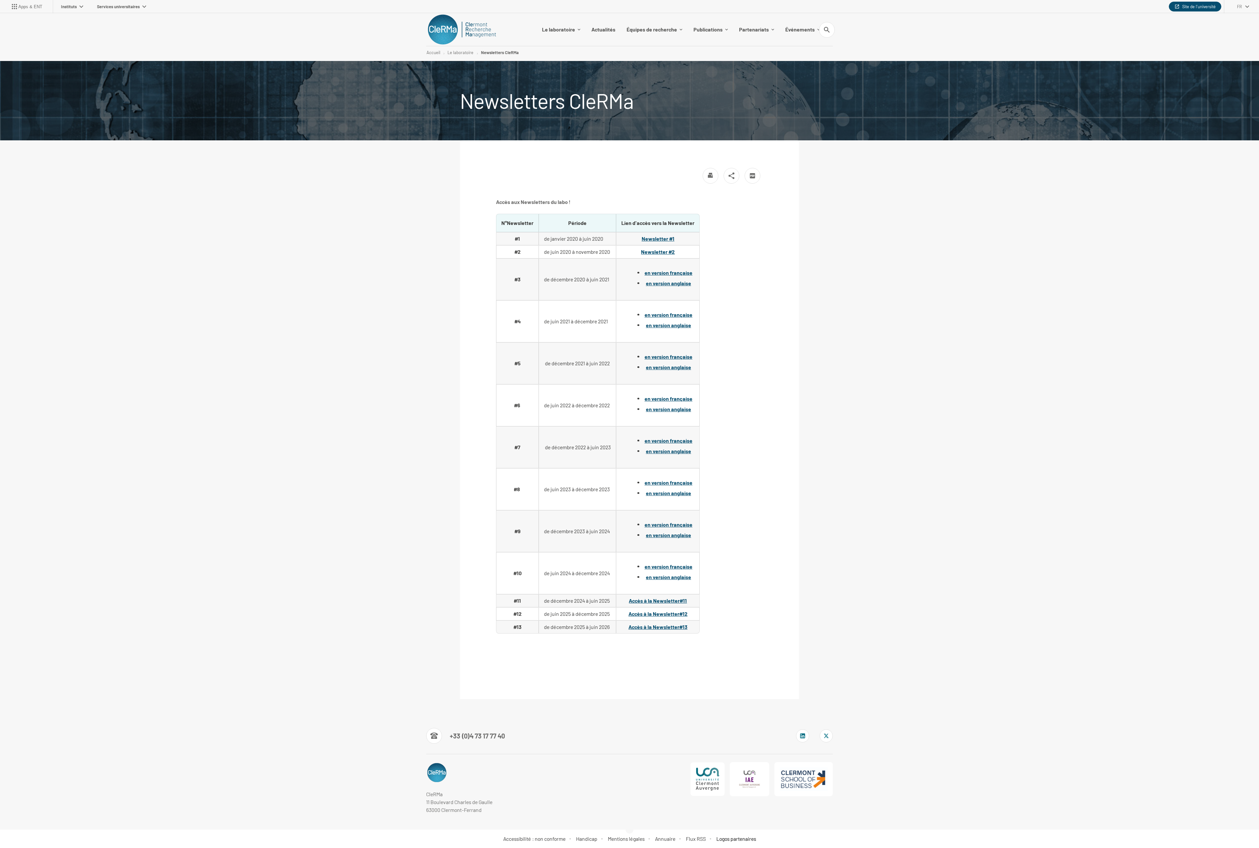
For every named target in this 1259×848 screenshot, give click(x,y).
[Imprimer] (710, 176)
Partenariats (754, 29)
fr (1239, 6)
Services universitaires (118, 6)
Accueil (433, 52)
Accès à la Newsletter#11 (658, 600)
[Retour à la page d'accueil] (462, 29)
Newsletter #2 (658, 252)
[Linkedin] (802, 736)
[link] (658, 600)
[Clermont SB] (804, 779)
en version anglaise (668, 283)
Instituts (69, 6)
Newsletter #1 (658, 238)
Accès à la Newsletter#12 (658, 614)
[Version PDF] (752, 176)
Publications (708, 29)
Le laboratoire (558, 29)
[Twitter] (826, 735)
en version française (668, 273)
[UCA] (707, 779)
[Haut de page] (72, 828)
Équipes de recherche (652, 29)
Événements (800, 29)
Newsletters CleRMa (500, 52)
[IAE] (749, 779)
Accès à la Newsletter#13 (658, 627)
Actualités (603, 29)
